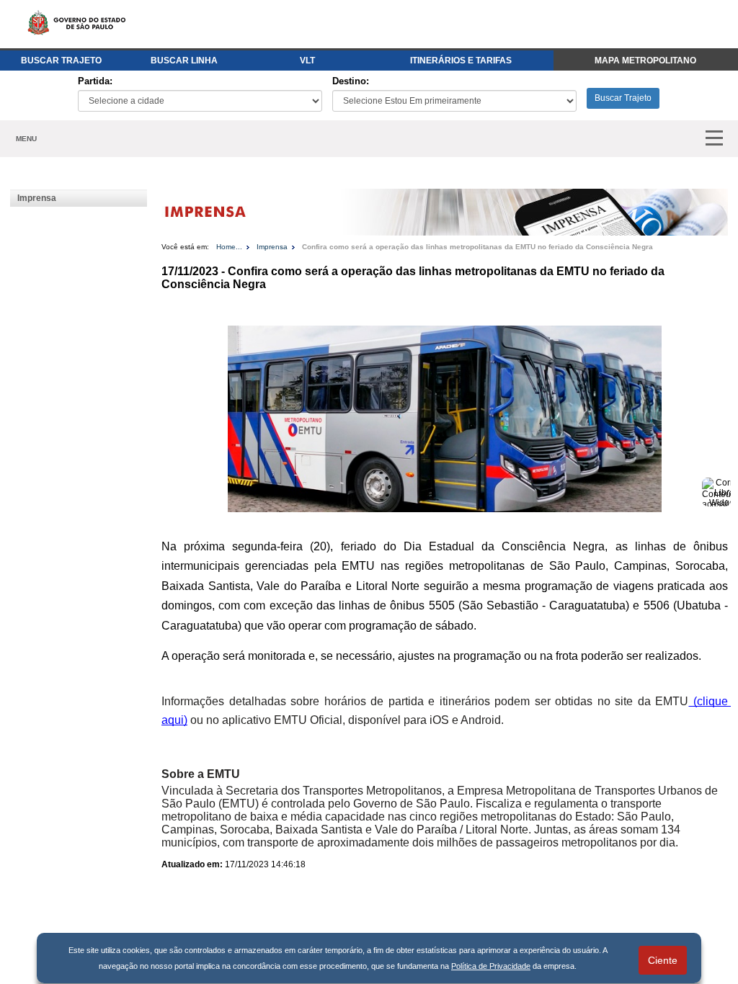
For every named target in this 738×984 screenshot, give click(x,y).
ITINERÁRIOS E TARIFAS (461, 60)
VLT (307, 60)
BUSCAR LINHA (184, 60)
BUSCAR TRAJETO (61, 60)
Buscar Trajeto (623, 98)
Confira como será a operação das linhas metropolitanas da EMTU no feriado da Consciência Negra (477, 247)
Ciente (662, 960)
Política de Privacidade (490, 966)
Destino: (350, 81)
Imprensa (36, 198)
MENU (26, 139)
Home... (229, 247)
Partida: (95, 81)
